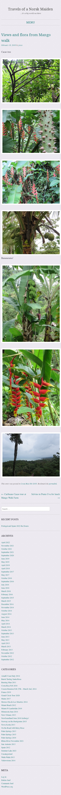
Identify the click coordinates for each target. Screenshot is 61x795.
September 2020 (7, 555)
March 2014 (6, 627)
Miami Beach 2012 (8, 705)
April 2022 (5, 542)
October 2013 (6, 630)
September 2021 (7, 552)
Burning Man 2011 (8, 682)
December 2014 (7, 604)
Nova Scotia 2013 (8, 724)
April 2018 (5, 568)
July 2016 (5, 584)
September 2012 (7, 659)
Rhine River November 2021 (12, 741)
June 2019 (5, 558)
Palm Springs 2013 (8, 731)
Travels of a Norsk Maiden (30, 9)
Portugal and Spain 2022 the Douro (15, 526)
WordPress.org (7, 786)
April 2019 (5, 565)
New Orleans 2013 (8, 715)
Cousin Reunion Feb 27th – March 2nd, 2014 (18, 689)
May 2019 (5, 562)
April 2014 (5, 623)
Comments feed (7, 783)
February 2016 (7, 594)
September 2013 (7, 633)
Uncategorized (6, 754)
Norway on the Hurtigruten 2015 (14, 721)
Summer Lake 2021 (8, 750)
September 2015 (7, 597)
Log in (3, 776)
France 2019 (6, 692)
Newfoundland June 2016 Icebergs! (15, 718)
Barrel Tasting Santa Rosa (11, 679)
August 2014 (6, 614)
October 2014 (6, 610)
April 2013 (5, 643)
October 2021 (6, 549)
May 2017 (5, 575)
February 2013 (7, 649)
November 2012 (7, 653)
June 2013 (5, 636)
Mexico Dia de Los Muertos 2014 (14, 702)
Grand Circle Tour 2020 (10, 695)
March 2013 (6, 646)
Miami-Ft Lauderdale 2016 (11, 708)
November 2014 (7, 607)
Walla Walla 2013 (8, 757)
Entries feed (5, 780)
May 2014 (5, 620)
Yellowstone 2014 (8, 760)
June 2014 (5, 617)
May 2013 (5, 640)
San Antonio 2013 (8, 744)
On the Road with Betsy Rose (12, 728)
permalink (53, 483)
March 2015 (6, 601)
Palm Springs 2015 (8, 734)
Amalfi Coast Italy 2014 (10, 676)
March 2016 (6, 591)
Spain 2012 (5, 747)
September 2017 (7, 571)
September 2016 (7, 581)
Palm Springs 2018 (8, 737)
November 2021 (7, 545)
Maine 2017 (6, 698)
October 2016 (6, 578)
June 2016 (5, 588)
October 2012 (6, 656)
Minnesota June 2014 (9, 711)
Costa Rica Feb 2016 (29, 483)
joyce (20, 45)
